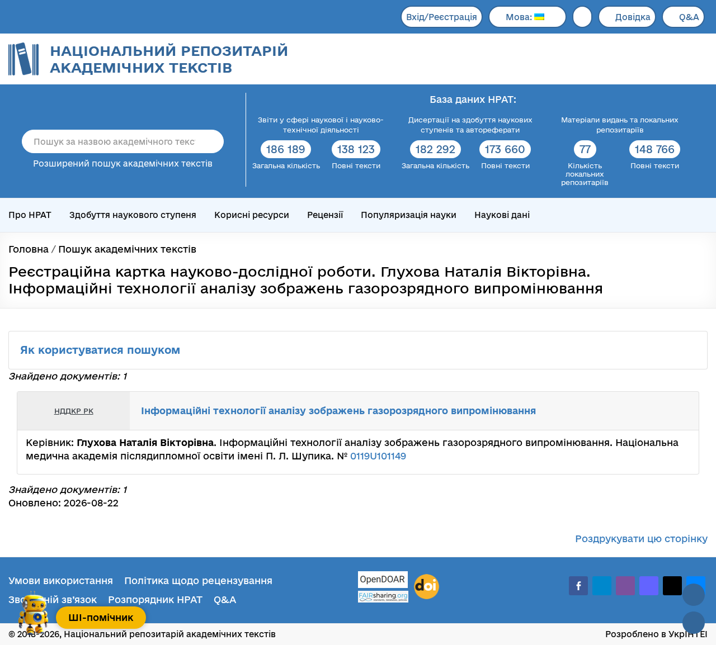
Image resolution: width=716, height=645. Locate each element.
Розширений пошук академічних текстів (123, 163)
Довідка (633, 17)
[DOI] (426, 587)
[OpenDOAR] (383, 581)
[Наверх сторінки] (693, 595)
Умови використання (60, 580)
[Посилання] (656, 411)
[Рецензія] (669, 411)
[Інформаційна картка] (644, 411)
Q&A (689, 17)
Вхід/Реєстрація (441, 17)
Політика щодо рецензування (198, 580)
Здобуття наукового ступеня (132, 215)
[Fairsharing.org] (383, 597)
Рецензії (325, 215)
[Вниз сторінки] (693, 622)
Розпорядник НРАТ (155, 599)
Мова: (520, 17)
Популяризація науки (408, 215)
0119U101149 (378, 455)
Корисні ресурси (251, 215)
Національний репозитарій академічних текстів (169, 58)
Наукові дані (502, 215)
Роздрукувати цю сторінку (641, 538)
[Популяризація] (681, 411)
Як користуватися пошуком (101, 350)
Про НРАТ (29, 215)
